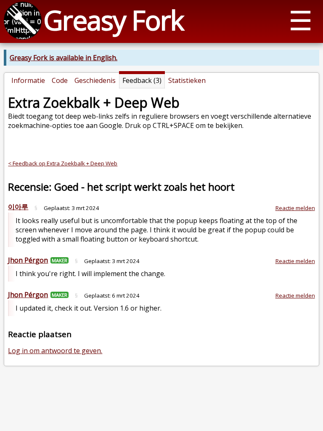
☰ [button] (300, 20)
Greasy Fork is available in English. (63, 57)
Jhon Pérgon (28, 260)
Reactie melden (295, 208)
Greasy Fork (113, 20)
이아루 (18, 206)
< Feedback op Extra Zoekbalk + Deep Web (62, 163)
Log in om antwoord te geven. (55, 350)
